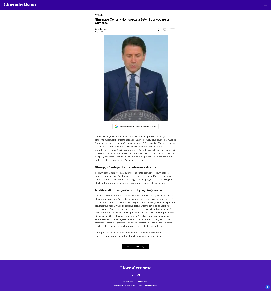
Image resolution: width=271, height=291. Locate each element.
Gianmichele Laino (101, 29)
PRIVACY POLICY (128, 281)
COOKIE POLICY (143, 281)
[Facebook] (139, 275)
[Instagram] (132, 275)
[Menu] (265, 5)
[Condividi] (158, 30)
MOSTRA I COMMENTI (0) (135, 247)
